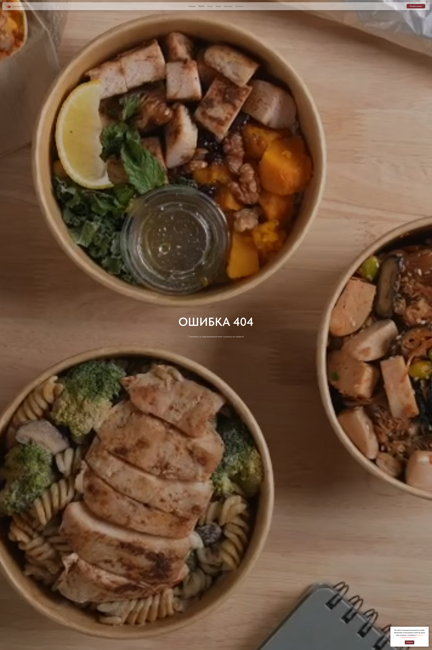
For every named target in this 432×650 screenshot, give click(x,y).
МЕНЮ (201, 6)
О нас (210, 6)
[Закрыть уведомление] (427, 628)
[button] (416, 6)
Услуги (218, 6)
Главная (192, 6)
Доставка (228, 6)
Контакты (239, 6)
